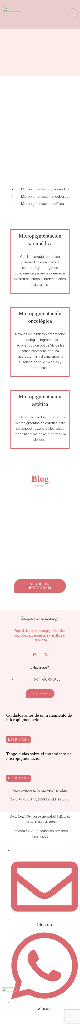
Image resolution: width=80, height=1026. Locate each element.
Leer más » (18, 739)
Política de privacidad (41, 816)
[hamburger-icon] (73, 14)
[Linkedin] (34, 655)
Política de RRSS (46, 822)
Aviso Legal (17, 816)
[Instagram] (45, 655)
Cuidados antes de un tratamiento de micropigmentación (39, 717)
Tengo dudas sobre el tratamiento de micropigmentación (39, 756)
